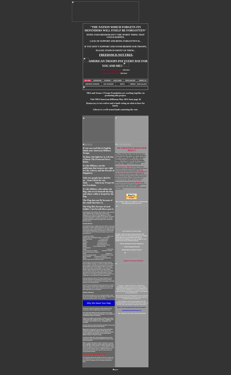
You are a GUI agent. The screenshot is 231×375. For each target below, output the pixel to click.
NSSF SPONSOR (108, 84)
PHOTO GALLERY (130, 80)
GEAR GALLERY (141, 84)
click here (126, 70)
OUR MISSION (97, 80)
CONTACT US (142, 80)
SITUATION (107, 80)
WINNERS (133, 84)
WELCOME (87, 80)
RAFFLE (122, 84)
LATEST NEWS (117, 80)
